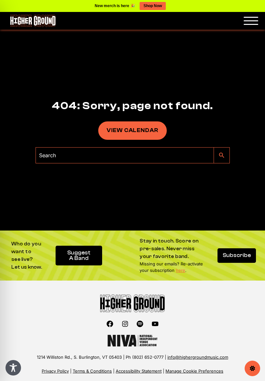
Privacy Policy (55, 371)
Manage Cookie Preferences (194, 371)
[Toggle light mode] (252, 368)
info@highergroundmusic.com (197, 357)
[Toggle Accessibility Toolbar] (13, 367)
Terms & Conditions (92, 371)
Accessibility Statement (139, 371)
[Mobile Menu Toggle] (251, 21)
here (180, 270)
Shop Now (152, 6)
